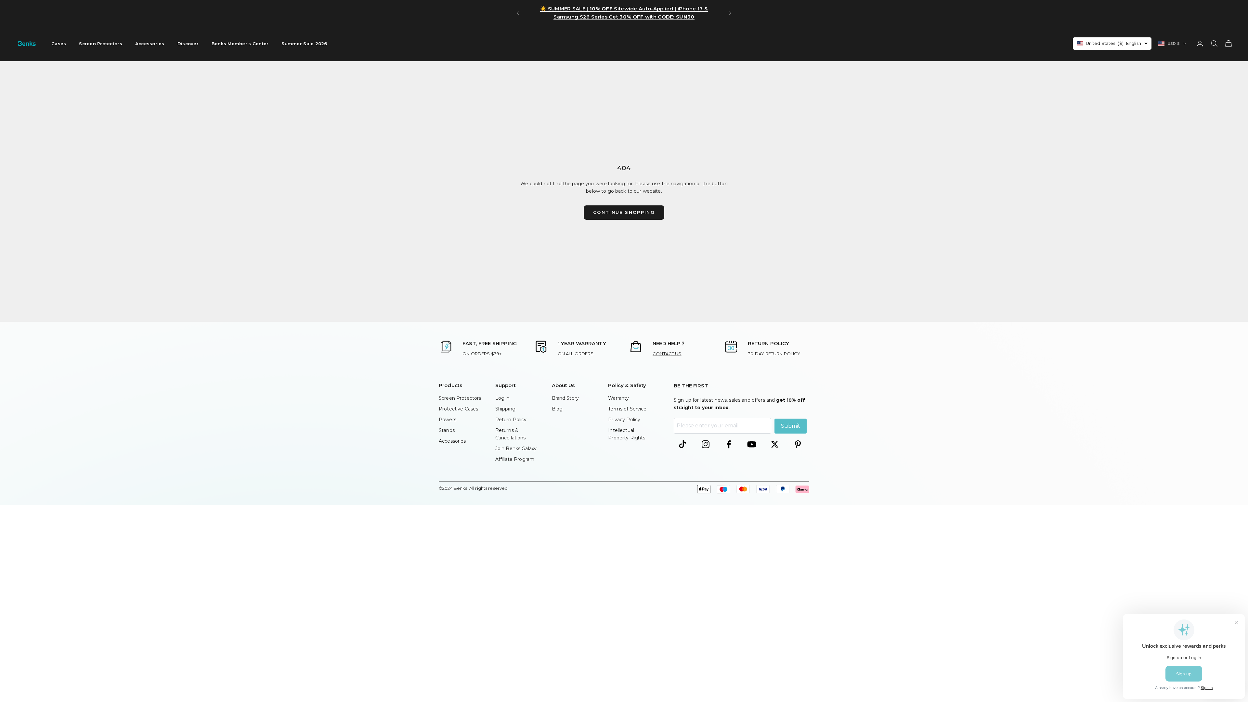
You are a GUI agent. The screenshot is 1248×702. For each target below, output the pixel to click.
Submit (790, 426)
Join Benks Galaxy (516, 448)
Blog (557, 409)
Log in (502, 398)
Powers (447, 419)
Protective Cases (458, 409)
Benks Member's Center (240, 43)
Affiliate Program (514, 459)
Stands (447, 430)
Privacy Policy (624, 419)
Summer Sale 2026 (304, 43)
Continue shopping (624, 212)
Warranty (618, 398)
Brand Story (565, 398)
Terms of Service (627, 409)
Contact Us (667, 353)
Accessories (149, 43)
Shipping (505, 409)
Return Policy (511, 419)
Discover (188, 43)
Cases (58, 43)
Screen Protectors (100, 43)
